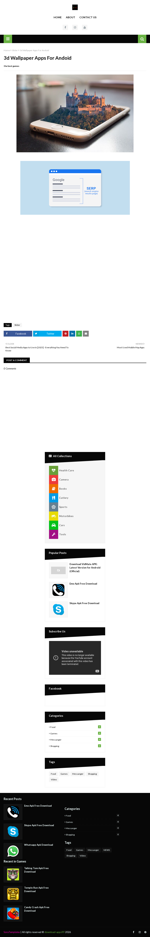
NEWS (107, 850)
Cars (62, 525)
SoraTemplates (12, 932)
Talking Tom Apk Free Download (36, 870)
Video (54, 779)
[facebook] (65, 27)
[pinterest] (144, 932)
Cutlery (63, 497)
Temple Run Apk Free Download (36, 889)
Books (63, 488)
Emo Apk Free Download (83, 583)
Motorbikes (66, 516)
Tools (62, 534)
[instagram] (75, 27)
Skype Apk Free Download (84, 603)
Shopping (75, 746)
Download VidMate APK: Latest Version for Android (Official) (85, 568)
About (70, 17)
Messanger (75, 739)
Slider (15, 50)
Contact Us (87, 17)
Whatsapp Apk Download (38, 844)
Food (75, 727)
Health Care (66, 470)
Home (58, 17)
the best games (11, 66)
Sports (63, 506)
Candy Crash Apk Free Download (36, 909)
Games (75, 733)
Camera (64, 479)
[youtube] (84, 27)
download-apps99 (55, 932)
